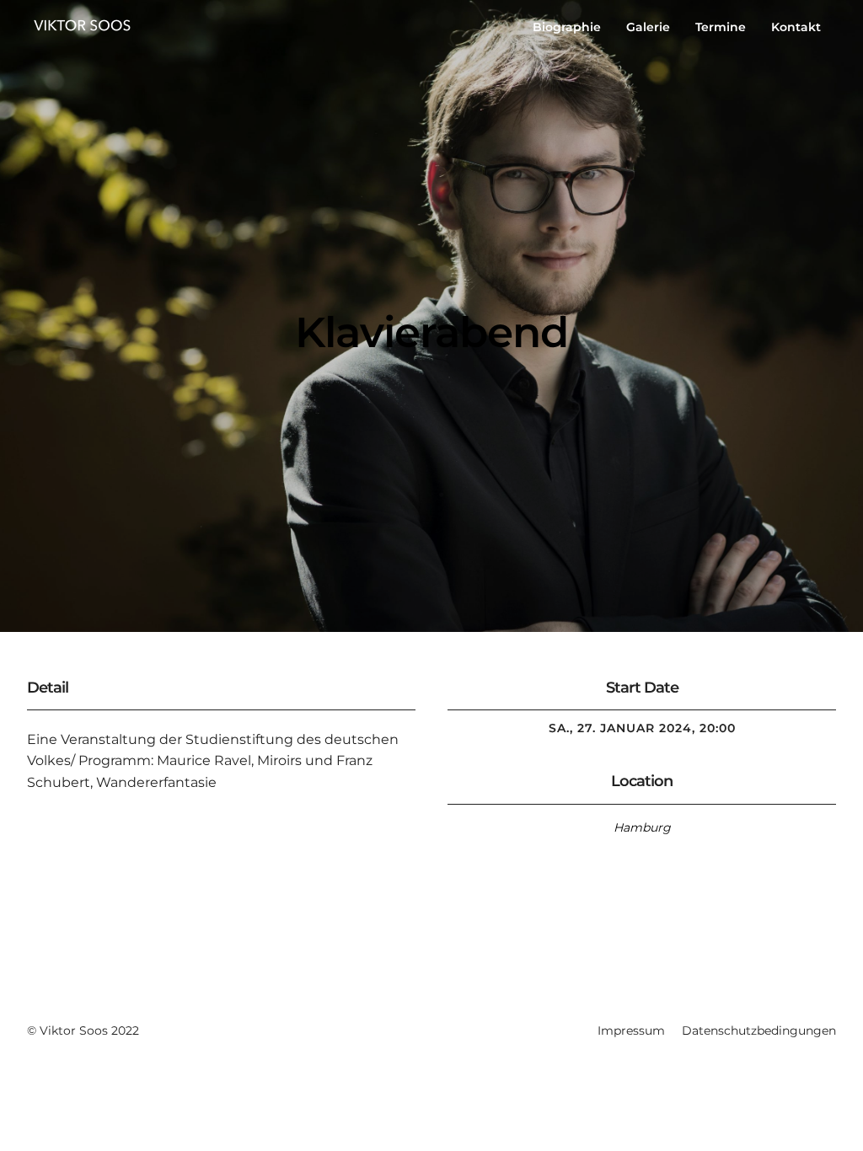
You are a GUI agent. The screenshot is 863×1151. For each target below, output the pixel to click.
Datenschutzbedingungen (759, 1030)
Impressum (631, 1030)
